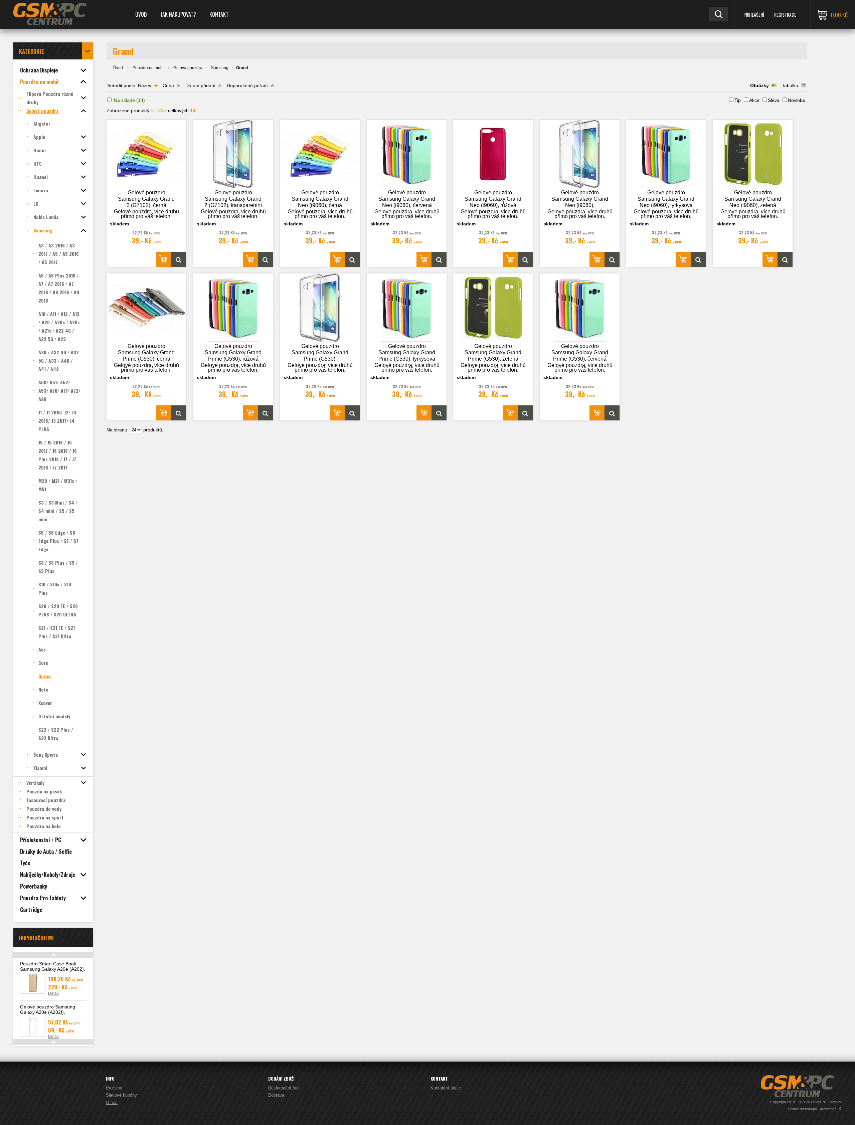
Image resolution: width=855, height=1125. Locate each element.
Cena (168, 85)
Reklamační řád (283, 1087)
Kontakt (218, 14)
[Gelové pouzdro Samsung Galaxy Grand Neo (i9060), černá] (320, 154)
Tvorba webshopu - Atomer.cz (812, 1109)
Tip (737, 100)
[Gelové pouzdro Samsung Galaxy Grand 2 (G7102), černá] (146, 154)
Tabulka (790, 85)
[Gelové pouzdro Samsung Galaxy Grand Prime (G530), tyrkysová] (407, 307)
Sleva (774, 100)
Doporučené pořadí (247, 85)
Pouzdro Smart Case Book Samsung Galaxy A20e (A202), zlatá (52, 969)
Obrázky (759, 85)
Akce (754, 100)
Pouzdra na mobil (149, 67)
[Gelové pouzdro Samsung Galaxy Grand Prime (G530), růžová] (233, 307)
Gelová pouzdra (187, 67)
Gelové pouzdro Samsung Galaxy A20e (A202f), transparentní (47, 1012)
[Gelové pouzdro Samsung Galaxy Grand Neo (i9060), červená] (407, 154)
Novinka (796, 100)
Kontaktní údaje (446, 1087)
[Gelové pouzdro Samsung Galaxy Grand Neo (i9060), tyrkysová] (666, 154)
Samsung (219, 67)
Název (144, 85)
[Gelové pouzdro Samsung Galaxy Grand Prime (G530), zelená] (493, 307)
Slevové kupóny (121, 1095)
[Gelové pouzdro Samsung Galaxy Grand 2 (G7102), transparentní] (233, 154)
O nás (112, 1102)
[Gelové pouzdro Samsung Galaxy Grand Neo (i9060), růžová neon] (493, 154)
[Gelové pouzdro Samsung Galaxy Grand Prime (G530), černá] (146, 307)
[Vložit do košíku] (163, 259)
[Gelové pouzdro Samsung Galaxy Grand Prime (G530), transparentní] (320, 307)
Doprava (276, 1095)
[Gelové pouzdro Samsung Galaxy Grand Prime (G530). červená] (580, 307)
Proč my (114, 1087)
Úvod (141, 14)
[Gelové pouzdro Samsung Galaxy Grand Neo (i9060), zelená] (753, 154)
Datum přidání (200, 85)
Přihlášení (753, 14)
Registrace (785, 14)
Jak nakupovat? (178, 14)
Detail (53, 993)
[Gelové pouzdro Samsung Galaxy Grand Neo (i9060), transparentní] (580, 154)
